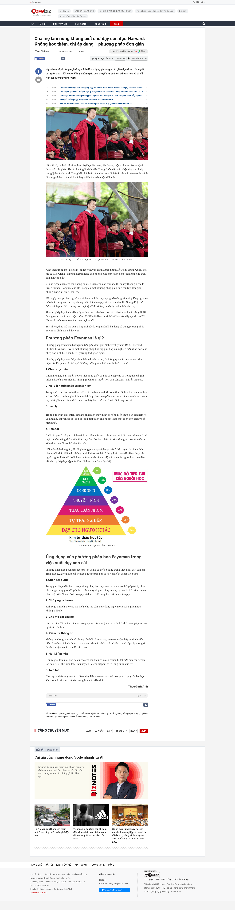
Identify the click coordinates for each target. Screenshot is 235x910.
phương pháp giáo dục (69, 713)
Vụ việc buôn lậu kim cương (73, 16)
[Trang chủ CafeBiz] (32, 24)
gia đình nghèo (62, 716)
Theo (96, 696)
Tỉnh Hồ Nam (94, 716)
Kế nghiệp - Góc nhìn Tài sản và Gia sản (155, 11)
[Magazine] (35, 2)
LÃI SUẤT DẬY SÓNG (84, 11)
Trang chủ (36, 865)
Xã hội (49, 865)
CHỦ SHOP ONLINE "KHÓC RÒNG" (115, 11)
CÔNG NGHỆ (100, 24)
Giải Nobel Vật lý (88, 713)
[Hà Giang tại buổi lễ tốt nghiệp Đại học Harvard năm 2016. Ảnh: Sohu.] (97, 219)
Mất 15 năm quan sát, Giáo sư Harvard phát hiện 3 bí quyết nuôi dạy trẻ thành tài (96, 103)
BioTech (182, 11)
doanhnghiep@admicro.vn (116, 884)
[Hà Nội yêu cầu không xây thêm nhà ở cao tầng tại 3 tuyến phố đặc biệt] (52, 815)
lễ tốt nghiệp (115, 713)
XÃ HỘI (42, 24)
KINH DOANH (81, 24)
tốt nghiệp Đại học (131, 713)
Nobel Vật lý (103, 713)
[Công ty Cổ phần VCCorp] (152, 874)
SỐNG (117, 24)
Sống (81, 51)
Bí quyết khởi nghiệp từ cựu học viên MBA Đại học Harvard (86, 99)
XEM (143, 731)
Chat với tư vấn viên (113, 890)
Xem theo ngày (95, 731)
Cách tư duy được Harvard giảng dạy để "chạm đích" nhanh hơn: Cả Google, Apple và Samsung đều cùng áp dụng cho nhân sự (117, 87)
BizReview (64, 11)
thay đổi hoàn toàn (78, 716)
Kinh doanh (81, 865)
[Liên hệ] (63, 58)
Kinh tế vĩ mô (63, 865)
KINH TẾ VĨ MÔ (60, 24)
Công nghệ (98, 865)
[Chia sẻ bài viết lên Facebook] (38, 71)
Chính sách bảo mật (38, 893)
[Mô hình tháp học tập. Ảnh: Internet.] (97, 504)
